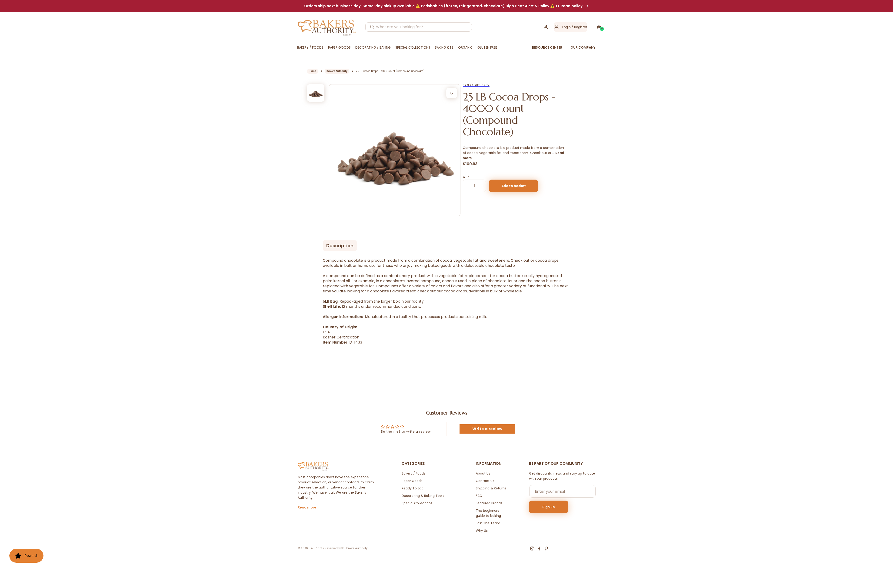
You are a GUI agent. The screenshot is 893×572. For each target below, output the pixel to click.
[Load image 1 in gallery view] (315, 93)
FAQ (479, 495)
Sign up (548, 507)
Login (566, 27)
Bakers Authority (337, 71)
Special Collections (417, 503)
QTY (466, 176)
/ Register (579, 27)
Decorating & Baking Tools (423, 495)
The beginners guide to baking (488, 513)
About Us (483, 473)
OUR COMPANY (582, 47)
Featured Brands (489, 503)
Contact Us (485, 480)
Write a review (487, 429)
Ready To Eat (412, 488)
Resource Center (547, 47)
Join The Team (488, 523)
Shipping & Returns (491, 488)
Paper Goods (412, 480)
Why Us (482, 530)
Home (312, 71)
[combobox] (418, 27)
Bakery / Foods (413, 473)
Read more (307, 508)
